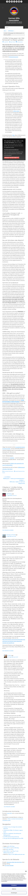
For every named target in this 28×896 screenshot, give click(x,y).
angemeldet (9, 813)
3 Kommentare (20, 41)
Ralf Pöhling (9, 493)
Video (13, 135)
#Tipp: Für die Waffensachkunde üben (16, 854)
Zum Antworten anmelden (8, 530)
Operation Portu (21, 471)
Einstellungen (14, 892)
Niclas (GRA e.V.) (7, 847)
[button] (26, 871)
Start (5, 30)
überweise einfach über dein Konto (14, 862)
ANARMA (12, 458)
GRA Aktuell (11, 30)
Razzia (3, 472)
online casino (16, 111)
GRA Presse (11, 471)
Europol (16, 471)
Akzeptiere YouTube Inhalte (11, 157)
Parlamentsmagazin (13, 57)
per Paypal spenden (9, 865)
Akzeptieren (14, 885)
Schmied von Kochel (10, 534)
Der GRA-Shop (11, 846)
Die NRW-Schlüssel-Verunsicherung (11, 836)
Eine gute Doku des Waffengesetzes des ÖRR (13, 838)
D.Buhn (9, 655)
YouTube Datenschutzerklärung (11, 149)
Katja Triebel (12, 41)
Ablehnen (14, 889)
